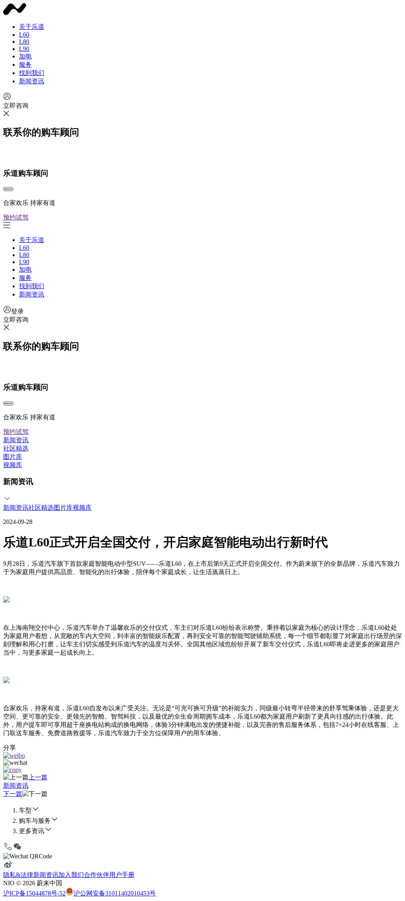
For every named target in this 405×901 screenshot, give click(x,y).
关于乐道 (31, 26)
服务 (25, 64)
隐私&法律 (18, 874)
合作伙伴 (96, 874)
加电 (25, 56)
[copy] (12, 769)
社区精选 (15, 448)
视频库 (12, 465)
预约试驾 (15, 217)
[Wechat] (17, 849)
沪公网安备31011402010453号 (115, 893)
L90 (24, 48)
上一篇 (37, 777)
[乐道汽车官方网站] (14, 12)
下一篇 (12, 793)
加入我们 (71, 874)
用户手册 (121, 874)
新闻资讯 (31, 81)
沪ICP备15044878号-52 (34, 893)
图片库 (12, 456)
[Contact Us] (8, 849)
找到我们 (31, 72)
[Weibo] (8, 867)
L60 (24, 34)
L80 (24, 41)
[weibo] (14, 755)
